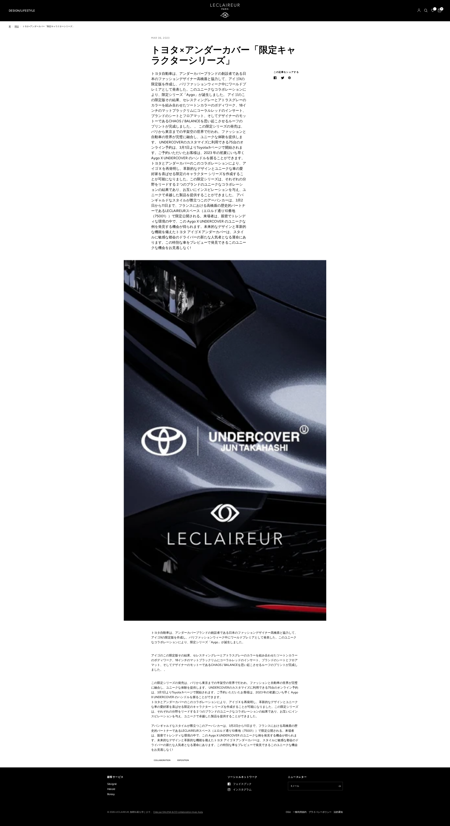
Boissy (111, 794)
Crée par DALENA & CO (165, 812)
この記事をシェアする (286, 72)
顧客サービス (115, 777)
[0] (438, 10)
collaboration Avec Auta (190, 812)
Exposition (183, 760)
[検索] (425, 10)
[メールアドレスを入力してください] (339, 786)
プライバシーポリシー (320, 812)
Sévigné (112, 784)
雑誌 (17, 26)
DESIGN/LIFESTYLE (22, 10)
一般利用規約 (300, 812)
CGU (288, 812)
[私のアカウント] (419, 10)
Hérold (111, 789)
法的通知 (338, 812)
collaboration (162, 760)
